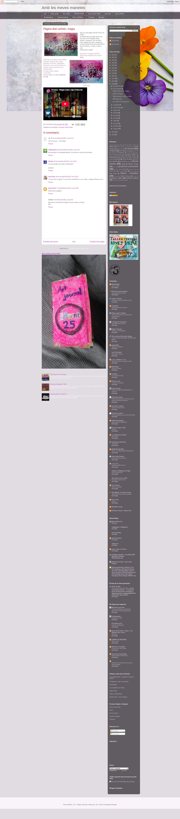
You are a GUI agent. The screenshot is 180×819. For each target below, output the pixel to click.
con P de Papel (116, 352)
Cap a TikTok (115, 286)
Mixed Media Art (117, 521)
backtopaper (113, 684)
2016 (113, 73)
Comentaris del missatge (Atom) (78, 248)
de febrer (116, 126)
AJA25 (124, 145)
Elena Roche (132, 156)
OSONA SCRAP (79, 14)
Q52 (125, 169)
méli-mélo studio (117, 397)
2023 (113, 57)
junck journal (134, 159)
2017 (113, 70)
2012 (113, 84)
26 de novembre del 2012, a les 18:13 (67, 176)
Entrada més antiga (97, 242)
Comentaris (115, 734)
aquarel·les (119, 148)
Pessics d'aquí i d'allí (118, 427)
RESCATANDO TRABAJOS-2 (120, 655)
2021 (113, 62)
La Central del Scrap (117, 375)
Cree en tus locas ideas (119, 654)
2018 (113, 68)
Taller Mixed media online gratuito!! (121, 494)
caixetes (113, 152)
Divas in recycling (114, 707)
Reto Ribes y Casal (117, 354)
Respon (50, 143)
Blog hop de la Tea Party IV (58, 394)
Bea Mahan (115, 367)
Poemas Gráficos (116, 368)
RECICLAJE (115, 641)
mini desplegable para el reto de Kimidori (123, 415)
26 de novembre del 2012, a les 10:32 (65, 161)
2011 (113, 132)
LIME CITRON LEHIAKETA (119, 422)
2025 (113, 55)
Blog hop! (114, 634)
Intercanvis (125, 159)
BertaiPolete (115, 284)
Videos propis (55, 14)
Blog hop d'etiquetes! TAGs (58, 384)
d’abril (115, 120)
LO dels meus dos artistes (119, 648)
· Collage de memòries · (119, 322)
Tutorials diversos (63, 17)
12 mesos (91, 17)
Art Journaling (116, 532)
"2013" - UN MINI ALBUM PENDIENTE (122, 451)
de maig (116, 118)
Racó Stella (66, 14)
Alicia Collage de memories (124, 146)
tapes (116, 176)
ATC (121, 151)
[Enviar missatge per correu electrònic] (72, 124)
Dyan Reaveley (120, 156)
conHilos (114, 374)
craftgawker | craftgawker (120, 527)
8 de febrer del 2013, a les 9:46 (63, 199)
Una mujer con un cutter (119, 478)
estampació (123, 157)
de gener (116, 128)
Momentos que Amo (118, 607)
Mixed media (69, 127)
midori (121, 161)
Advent (111, 145)
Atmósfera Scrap (117, 507)
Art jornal (61, 127)
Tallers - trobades (129, 173)
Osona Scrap (133, 164)
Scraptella (115, 306)
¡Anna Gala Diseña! (118, 456)
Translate (124, 770)
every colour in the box (119, 549)
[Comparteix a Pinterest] (84, 124)
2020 (113, 65)
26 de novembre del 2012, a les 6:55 (68, 150)
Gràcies (114, 501)
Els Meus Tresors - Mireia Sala (121, 510)
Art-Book (112, 151)
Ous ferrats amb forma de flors (120, 588)
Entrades (115, 730)
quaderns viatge (133, 169)
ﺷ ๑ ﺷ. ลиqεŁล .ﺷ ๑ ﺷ (119, 359)
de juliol (115, 113)
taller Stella (113, 173)
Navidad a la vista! (117, 618)
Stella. (82, 57)
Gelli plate (108, 14)
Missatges (128, 161)
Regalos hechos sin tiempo (119, 307)
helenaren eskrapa (117, 420)
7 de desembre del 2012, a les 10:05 (67, 188)
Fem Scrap (132, 157)
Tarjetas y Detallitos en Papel (121, 471)
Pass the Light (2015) (118, 625)
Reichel (50, 161)
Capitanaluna (52, 150)
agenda (118, 145)
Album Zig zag (117, 99)
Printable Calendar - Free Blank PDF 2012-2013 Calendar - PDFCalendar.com (123, 556)
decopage (122, 154)
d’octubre (116, 105)
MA (116, 161)
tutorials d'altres (132, 178)
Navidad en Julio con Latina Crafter (122, 361)
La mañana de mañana (119, 435)
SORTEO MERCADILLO (118, 465)
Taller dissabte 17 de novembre (122, 96)
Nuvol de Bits (116, 586)
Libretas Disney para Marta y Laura (122, 300)
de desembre (117, 86)
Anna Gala (51, 176)
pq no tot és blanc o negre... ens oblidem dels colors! (122, 631)
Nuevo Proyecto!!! (117, 487)
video (124, 180)
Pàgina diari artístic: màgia (121, 91)
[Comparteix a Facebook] (82, 124)
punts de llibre (117, 169)
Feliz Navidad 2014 (117, 472)
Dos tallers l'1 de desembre (121, 101)
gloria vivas (52, 188)
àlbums (111, 146)
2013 (113, 81)
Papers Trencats (117, 329)
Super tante (115, 443)
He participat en (48, 17)
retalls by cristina (117, 413)
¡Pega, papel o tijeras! (119, 313)
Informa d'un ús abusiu (117, 186)
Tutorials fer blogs (117, 180)
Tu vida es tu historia (117, 383)
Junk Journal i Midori (94, 14)
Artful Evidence (117, 538)
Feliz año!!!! (115, 436)
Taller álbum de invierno (118, 323)
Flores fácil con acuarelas (119, 458)
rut (49, 138)
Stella (82, 34)
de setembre (117, 107)
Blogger (114, 804)
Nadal (123, 164)
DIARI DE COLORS (118, 449)
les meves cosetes (117, 406)
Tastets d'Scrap (125, 176)
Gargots (111, 159)
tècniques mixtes (115, 178)
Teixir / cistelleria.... (78, 17)
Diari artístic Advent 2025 (51, 253)
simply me (115, 543)
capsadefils (115, 345)
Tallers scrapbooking (115, 694)
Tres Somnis (116, 485)
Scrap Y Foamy (117, 298)
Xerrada (114, 429)
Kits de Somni (113, 713)
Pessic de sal (116, 381)
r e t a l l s (115, 463)
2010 (113, 134)
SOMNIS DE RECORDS (119, 639)
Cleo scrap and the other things (122, 336)
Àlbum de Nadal (117, 94)
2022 (113, 60)
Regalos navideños (117, 347)
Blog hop (127, 151)
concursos (129, 152)
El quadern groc (117, 623)
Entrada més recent (50, 242)
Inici (45, 14)
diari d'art (130, 154)
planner (115, 166)
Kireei (111, 710)
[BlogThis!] (78, 124)
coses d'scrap (116, 388)
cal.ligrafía (121, 152)
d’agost (115, 110)
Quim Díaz (112, 171)
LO (112, 161)
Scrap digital (133, 171)
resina (119, 171)
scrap (125, 171)
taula (135, 176)
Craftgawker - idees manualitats (119, 681)
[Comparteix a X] (80, 124)
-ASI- (96, 804)
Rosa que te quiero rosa (118, 479)
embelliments (113, 157)
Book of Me (135, 151)
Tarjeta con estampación (119, 331)
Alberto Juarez (132, 145)
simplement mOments (119, 442)
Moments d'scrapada (118, 647)
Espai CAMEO (119, 14)
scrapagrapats (116, 616)
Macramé (101, 17)
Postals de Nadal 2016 (118, 407)
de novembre (117, 89)
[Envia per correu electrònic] (76, 124)
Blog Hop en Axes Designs (58, 374)
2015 (113, 76)
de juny (115, 115)
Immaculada (115, 40)
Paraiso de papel (114, 716)
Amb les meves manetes (63, 8)
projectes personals (128, 166)
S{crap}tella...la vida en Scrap (121, 492)
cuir (117, 154)
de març (116, 123)
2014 (113, 78)
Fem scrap (115, 499)
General (117, 159)
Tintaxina (112, 719)
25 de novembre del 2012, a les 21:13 (62, 138)
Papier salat (113, 691)
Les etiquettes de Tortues (117, 687)
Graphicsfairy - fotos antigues (118, 697)
